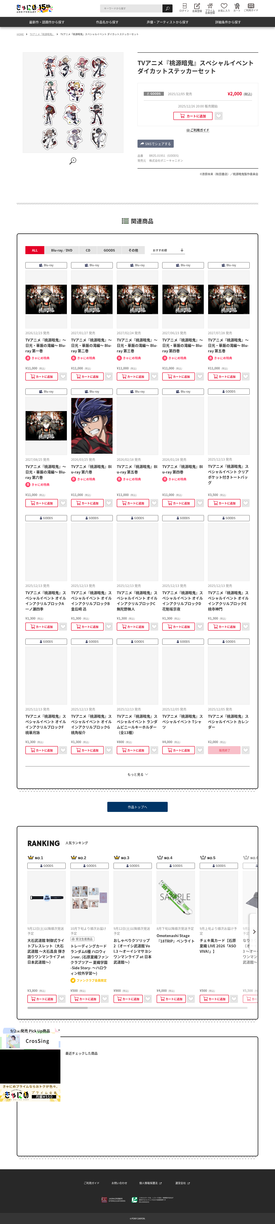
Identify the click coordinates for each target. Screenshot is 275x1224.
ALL (35, 250)
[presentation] (57, 1008)
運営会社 (180, 1183)
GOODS (109, 250)
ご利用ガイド (91, 1183)
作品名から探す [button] (107, 22)
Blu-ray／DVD (61, 250)
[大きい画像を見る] (73, 161)
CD (88, 250)
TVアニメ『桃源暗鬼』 (42, 34)
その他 (133, 250)
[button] (156, 144)
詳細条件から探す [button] (228, 22)
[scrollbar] (137, 1008)
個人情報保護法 (148, 1183)
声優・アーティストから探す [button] (168, 22)
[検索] (167, 8)
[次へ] (254, 932)
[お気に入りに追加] (219, 116)
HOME (20, 34)
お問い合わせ (119, 1183)
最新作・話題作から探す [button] (47, 22)
